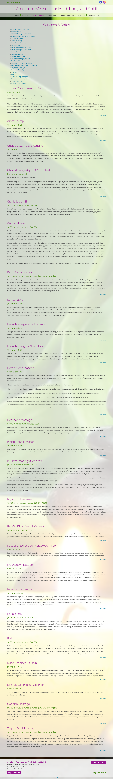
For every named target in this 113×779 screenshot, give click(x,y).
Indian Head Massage (18, 56)
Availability (51, 15)
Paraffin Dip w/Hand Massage (21, 63)
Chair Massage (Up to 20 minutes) (23, 36)
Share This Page (98, 762)
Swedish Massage (17, 81)
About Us (25, 15)
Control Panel (56, 778)
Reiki (12, 74)
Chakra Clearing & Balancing (21, 34)
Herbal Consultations (18, 52)
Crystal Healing (16, 41)
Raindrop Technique (18, 70)
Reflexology (15, 72)
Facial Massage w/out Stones (21, 47)
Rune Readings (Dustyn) (19, 77)
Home (16, 15)
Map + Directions (14, 773)
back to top (103, 115)
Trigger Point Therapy (19, 83)
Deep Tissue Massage (18, 43)
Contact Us (81, 15)
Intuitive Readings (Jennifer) (20, 59)
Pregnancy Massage (18, 68)
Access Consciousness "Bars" (21, 29)
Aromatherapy (16, 32)
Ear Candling (15, 45)
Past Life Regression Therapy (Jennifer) (24, 65)
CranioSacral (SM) (17, 38)
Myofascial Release (17, 61)
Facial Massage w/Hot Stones (21, 50)
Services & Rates (38, 15)
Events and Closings (66, 15)
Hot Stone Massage (18, 54)
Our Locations (93, 15)
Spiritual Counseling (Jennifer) (21, 79)
